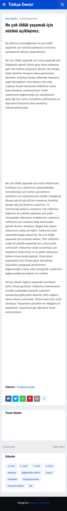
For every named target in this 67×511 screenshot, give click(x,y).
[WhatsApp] (23, 399)
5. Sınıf (11, 466)
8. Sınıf (49, 466)
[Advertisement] (33, 147)
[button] (4, 5)
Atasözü (12, 472)
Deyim (49, 472)
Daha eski (58, 446)
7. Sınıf (36, 466)
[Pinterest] (30, 399)
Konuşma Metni (16, 486)
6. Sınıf (23, 466)
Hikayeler (12, 479)
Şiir (31, 486)
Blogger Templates (39, 502)
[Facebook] (8, 399)
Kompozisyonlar (28, 18)
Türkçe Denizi (20, 4)
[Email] (37, 399)
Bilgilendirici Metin (31, 472)
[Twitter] (16, 399)
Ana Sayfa (11, 18)
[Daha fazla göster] (44, 399)
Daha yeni (9, 446)
